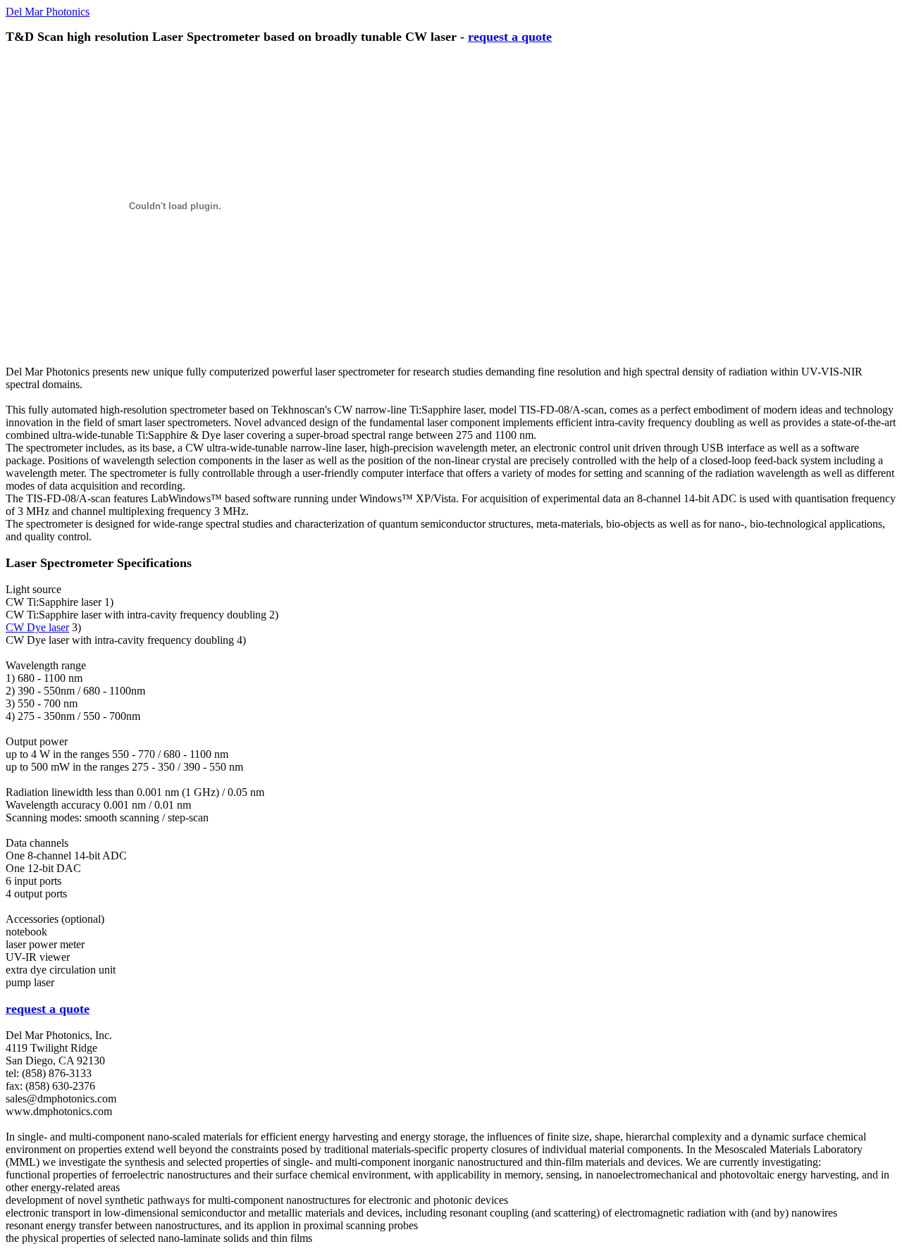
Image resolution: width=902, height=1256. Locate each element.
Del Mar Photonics (47, 12)
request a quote (510, 37)
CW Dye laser (37, 627)
